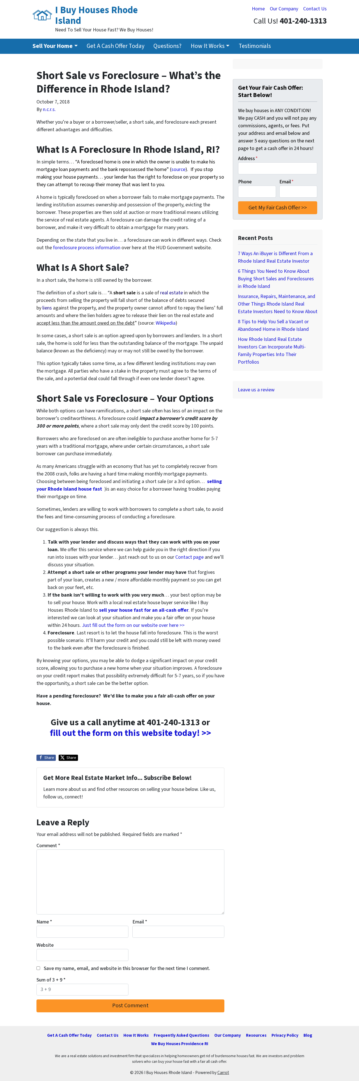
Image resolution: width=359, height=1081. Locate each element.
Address (248, 158)
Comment (48, 845)
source (178, 169)
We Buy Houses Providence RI (179, 1044)
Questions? (167, 46)
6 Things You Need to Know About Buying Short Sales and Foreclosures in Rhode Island (276, 279)
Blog (307, 1035)
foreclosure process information (86, 247)
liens (47, 307)
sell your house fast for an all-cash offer (143, 610)
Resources (256, 1035)
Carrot (223, 1073)
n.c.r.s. (49, 109)
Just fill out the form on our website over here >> (133, 625)
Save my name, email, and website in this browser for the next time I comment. (127, 968)
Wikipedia (166, 323)
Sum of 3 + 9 (51, 979)
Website (45, 945)
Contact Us (315, 8)
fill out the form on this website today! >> (130, 733)
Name (44, 921)
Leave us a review (256, 389)
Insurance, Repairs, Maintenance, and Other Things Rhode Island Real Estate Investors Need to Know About (277, 304)
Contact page (189, 557)
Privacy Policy (284, 1035)
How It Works (208, 46)
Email (139, 921)
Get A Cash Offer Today (115, 46)
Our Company (284, 8)
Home (258, 8)
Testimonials (255, 46)
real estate (171, 292)
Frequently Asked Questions (181, 1035)
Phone (245, 181)
